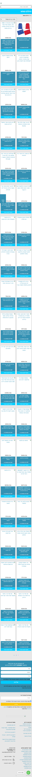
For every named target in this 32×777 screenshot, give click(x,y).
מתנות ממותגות (27, 753)
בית (30, 15)
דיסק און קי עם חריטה (10, 732)
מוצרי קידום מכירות (26, 749)
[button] (30, 3)
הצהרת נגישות (27, 736)
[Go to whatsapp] (28, 772)
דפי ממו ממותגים (11, 725)
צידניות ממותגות (27, 766)
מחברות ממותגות (27, 754)
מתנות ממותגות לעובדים (25, 759)
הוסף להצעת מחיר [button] (24, 50)
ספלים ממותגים (27, 758)
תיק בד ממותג (28, 764)
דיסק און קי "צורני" (27, 730)
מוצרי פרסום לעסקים (26, 751)
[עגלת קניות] (25, 3)
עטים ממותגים (27, 768)
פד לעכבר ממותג (27, 763)
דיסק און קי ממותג (27, 724)
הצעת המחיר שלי (3, 201)
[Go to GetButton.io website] (28, 775)
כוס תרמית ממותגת (26, 761)
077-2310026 (10, 749)
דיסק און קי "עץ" (27, 729)
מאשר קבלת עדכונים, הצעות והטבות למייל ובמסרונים (16, 679)
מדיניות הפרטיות (27, 733)
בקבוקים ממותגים (27, 756)
